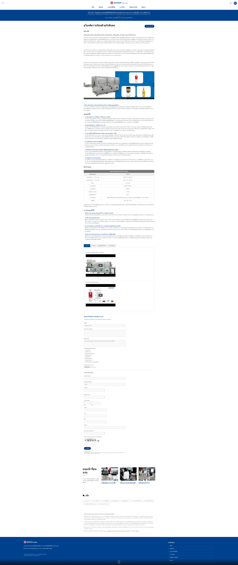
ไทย (3, 2)
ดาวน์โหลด (122, 7)
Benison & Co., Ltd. (34, 554)
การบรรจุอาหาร (87, 500)
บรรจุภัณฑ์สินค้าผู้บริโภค (148, 500)
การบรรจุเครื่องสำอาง (125, 500)
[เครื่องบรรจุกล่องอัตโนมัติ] (128, 474)
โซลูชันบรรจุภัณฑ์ (133, 7)
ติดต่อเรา (144, 7)
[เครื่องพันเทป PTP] (147, 474)
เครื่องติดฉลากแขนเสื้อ (108, 483)
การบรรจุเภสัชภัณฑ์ (114, 500)
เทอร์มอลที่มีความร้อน (117, 17)
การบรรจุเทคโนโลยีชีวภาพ (136, 500)
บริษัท (93, 7)
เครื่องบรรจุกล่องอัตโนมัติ (128, 483)
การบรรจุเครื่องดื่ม (95, 500)
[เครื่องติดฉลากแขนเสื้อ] (109, 474)
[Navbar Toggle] (235, 3)
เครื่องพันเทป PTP (144, 483)
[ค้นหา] (231, 3)
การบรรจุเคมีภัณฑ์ (104, 500)
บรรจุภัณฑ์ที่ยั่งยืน (111, 7)
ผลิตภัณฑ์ (101, 7)
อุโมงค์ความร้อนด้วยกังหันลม (127, 17)
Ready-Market (37, 555)
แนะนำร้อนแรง (90, 470)
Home (106, 17)
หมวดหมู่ (110, 17)
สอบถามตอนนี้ (150, 26)
